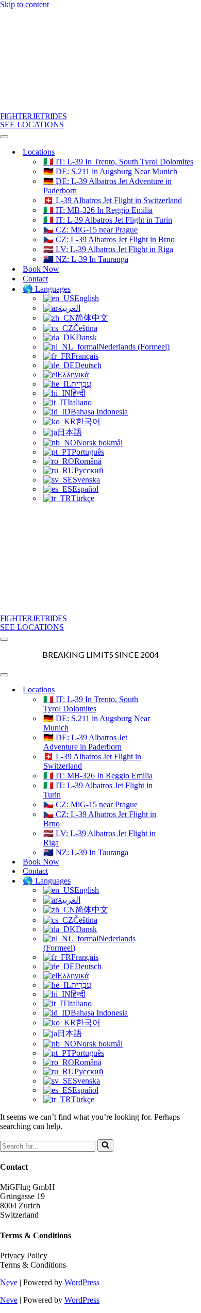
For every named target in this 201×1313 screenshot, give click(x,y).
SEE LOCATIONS (32, 124)
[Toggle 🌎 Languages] (180, 880)
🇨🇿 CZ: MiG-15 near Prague (90, 229)
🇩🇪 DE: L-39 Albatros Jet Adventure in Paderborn (107, 186)
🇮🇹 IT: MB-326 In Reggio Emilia (98, 210)
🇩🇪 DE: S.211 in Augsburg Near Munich (110, 171)
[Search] (105, 1145)
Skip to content (24, 4)
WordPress (81, 1282)
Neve (9, 1282)
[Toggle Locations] (180, 689)
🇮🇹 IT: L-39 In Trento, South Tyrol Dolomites (118, 161)
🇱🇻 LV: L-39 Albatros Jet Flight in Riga (108, 249)
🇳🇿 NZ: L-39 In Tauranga (85, 259)
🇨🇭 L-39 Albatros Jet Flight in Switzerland (112, 200)
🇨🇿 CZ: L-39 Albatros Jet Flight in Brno (109, 239)
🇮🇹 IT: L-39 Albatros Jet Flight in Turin (107, 219)
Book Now (41, 268)
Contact (35, 278)
